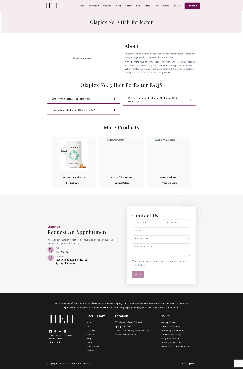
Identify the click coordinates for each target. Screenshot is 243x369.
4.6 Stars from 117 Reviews (60, 336)
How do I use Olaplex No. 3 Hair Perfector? (73, 110)
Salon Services (167, 346)
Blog (88, 338)
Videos (89, 342)
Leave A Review (55, 338)
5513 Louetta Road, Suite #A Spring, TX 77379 (71, 261)
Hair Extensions (183, 346)
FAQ (88, 326)
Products (90, 330)
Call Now (192, 5)
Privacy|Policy (189, 363)
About (89, 322)
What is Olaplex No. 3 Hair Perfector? (71, 98)
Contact (90, 350)
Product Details (74, 183)
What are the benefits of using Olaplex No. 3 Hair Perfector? (153, 100)
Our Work (91, 334)
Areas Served (92, 346)
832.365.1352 (62, 251)
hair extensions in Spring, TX (112, 303)
